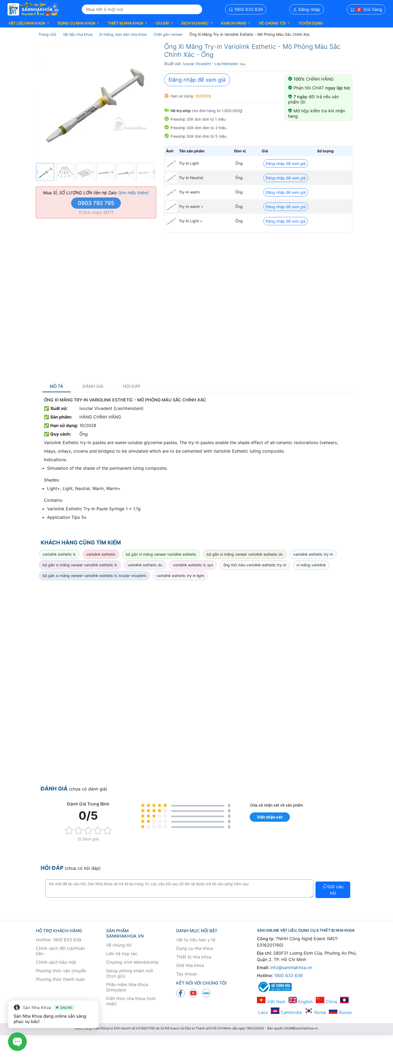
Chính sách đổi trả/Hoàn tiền (60, 951)
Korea (319, 1012)
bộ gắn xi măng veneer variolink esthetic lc (80, 565)
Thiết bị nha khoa (193, 956)
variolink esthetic (100, 554)
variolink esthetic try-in (313, 554)
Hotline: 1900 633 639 (58, 939)
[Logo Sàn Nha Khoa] (33, 9)
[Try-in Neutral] (171, 177)
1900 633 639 (248, 9)
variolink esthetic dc (145, 565)
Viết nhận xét (270, 817)
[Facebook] (180, 992)
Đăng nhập (308, 9)
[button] (28, 23)
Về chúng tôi (119, 945)
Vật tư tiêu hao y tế (195, 939)
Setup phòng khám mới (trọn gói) (129, 973)
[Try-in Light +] (171, 221)
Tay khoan (186, 974)
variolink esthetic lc (59, 554)
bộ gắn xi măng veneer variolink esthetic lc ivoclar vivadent (94, 575)
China (330, 1001)
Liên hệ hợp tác (121, 953)
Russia (344, 1012)
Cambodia (290, 1012)
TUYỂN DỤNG (310, 23)
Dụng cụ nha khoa (194, 948)
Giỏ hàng (370, 9)
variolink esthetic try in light (180, 575)
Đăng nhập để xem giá (197, 80)
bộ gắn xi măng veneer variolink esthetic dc (245, 554)
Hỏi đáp (131, 386)
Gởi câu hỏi (335, 890)
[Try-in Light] (171, 163)
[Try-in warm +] (171, 206)
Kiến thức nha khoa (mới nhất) (131, 1001)
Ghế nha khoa (190, 965)
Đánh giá (93, 386)
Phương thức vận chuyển (61, 970)
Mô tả (56, 386)
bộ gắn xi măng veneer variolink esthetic (161, 554)
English (305, 1001)
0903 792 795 (96, 203)
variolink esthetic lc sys (193, 565)
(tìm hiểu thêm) (133, 192)
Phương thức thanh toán (60, 979)
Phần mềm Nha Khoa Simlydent (127, 987)
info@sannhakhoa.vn (291, 967)
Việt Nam (275, 1001)
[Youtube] (193, 992)
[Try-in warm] (171, 192)
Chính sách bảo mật (56, 962)
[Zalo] (206, 992)
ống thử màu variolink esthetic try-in (254, 565)
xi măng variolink (311, 565)
